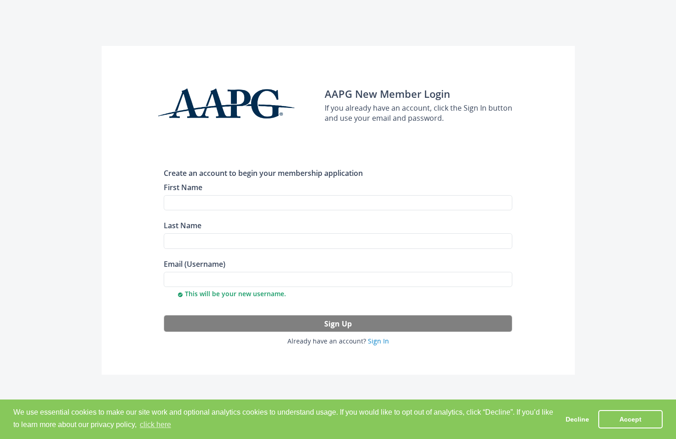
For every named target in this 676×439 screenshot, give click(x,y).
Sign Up (338, 324)
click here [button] (155, 424)
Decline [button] (577, 419)
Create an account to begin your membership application (263, 173)
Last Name (182, 225)
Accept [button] (630, 419)
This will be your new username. (232, 293)
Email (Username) (194, 264)
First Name (183, 187)
